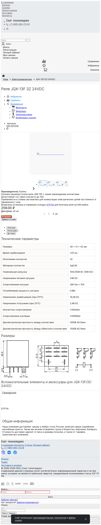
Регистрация (9, 50)
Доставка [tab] (11, 233)
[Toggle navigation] (2, 35)
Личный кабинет (11, 52)
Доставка (7, 13)
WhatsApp (21, 111)
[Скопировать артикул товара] (7, 128)
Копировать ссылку (26, 117)
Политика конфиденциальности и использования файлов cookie (34, 481)
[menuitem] (7, 2)
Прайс (4, 462)
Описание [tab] (11, 228)
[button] (14, 104)
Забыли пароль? (9, 499)
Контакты (7, 15)
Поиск (4, 513)
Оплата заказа (10, 57)
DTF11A (50, 204)
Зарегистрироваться (28, 502)
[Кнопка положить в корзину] (6, 216)
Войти (6, 47)
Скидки (6, 7)
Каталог (6, 5)
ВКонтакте (21, 107)
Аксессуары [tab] (12, 231)
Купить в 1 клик (9, 219)
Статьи (28, 445)
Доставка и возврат (11, 465)
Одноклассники (24, 114)
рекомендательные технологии (49, 517)
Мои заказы (9, 55)
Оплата (9, 10)
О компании (7, 2)
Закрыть (12, 513)
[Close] (2, 508)
